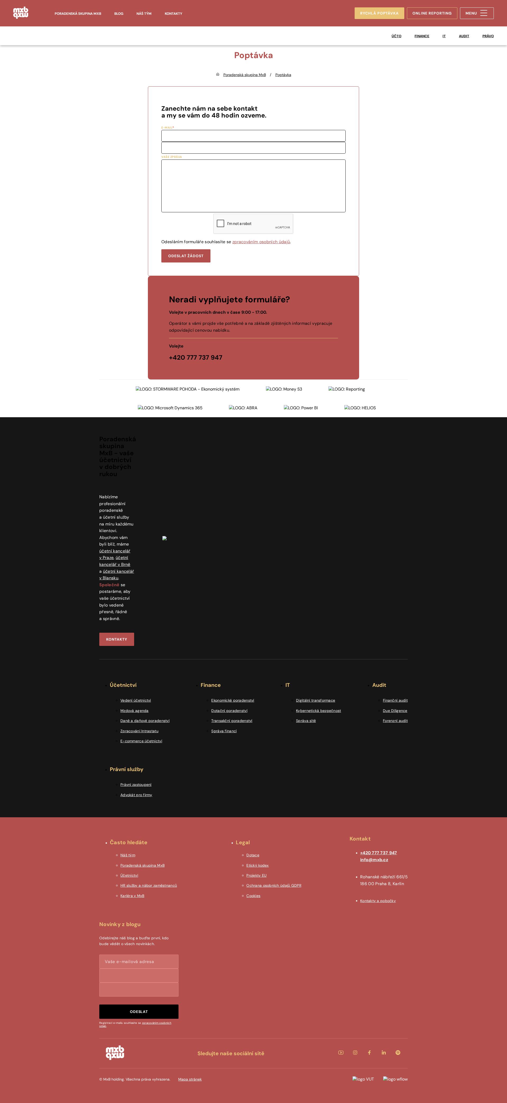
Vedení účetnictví (135, 700)
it (444, 36)
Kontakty (173, 13)
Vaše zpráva (171, 157)
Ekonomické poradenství (232, 700)
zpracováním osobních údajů (261, 242)
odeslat (139, 1011)
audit (464, 36)
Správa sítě (306, 720)
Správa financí (224, 731)
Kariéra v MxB (132, 895)
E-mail (166, 127)
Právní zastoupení (136, 784)
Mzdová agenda (134, 710)
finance (422, 36)
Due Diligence (395, 710)
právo (488, 36)
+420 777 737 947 (378, 853)
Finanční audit (395, 700)
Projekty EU (256, 875)
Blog (118, 13)
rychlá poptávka (379, 13)
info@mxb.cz (374, 859)
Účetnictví (129, 875)
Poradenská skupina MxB (78, 13)
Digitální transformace (315, 700)
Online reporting (432, 13)
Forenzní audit (395, 720)
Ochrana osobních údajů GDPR (273, 885)
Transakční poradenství (231, 720)
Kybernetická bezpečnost (318, 710)
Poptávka (283, 74)
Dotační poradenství (229, 710)
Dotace (252, 855)
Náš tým (144, 13)
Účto (396, 36)
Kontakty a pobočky (378, 900)
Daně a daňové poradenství (145, 720)
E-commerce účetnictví (141, 741)
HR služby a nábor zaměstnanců (148, 885)
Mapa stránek (190, 1079)
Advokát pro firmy (136, 794)
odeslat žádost (186, 256)
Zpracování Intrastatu (139, 731)
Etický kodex (257, 865)
